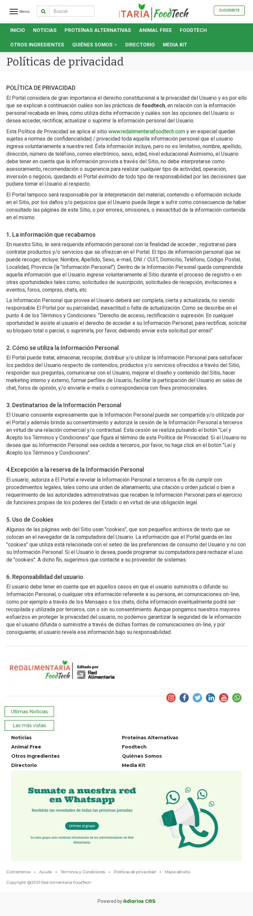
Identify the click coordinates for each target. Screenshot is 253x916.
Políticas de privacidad (135, 871)
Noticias (45, 30)
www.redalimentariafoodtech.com (146, 131)
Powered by (126, 901)
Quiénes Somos (93, 45)
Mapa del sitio (177, 871)
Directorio (140, 45)
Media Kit (175, 45)
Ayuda (45, 871)
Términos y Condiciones (83, 871)
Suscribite (229, 10)
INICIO (17, 30)
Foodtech (193, 30)
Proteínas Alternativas (98, 30)
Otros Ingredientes (37, 45)
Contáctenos (18, 871)
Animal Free (155, 30)
